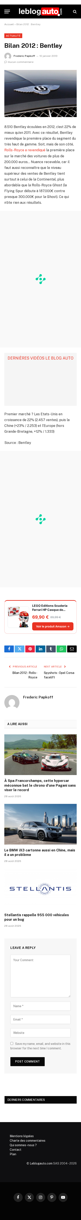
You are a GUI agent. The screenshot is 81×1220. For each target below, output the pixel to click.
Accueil (9, 24)
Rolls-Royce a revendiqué (24, 150)
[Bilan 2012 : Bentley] (40, 93)
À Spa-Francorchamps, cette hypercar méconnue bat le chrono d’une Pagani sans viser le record (40, 785)
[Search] (74, 11)
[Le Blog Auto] (40, 12)
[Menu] (7, 11)
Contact (15, 1149)
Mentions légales (22, 1136)
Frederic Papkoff (24, 55)
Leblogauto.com (41, 1163)
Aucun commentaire (20, 61)
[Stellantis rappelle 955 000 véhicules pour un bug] (40, 889)
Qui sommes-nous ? (23, 1145)
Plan (13, 1154)
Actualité (13, 35)
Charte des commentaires (27, 1140)
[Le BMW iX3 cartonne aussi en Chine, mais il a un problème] (40, 824)
